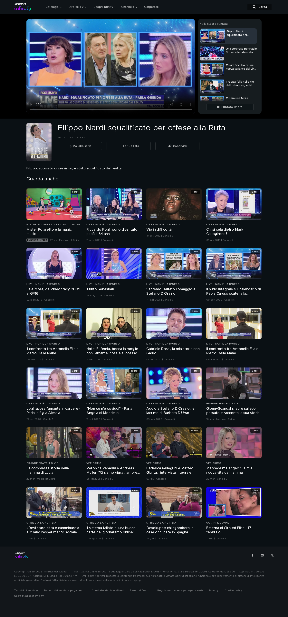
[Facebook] (252, 555)
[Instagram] (262, 555)
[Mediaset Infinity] (23, 7)
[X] (272, 555)
